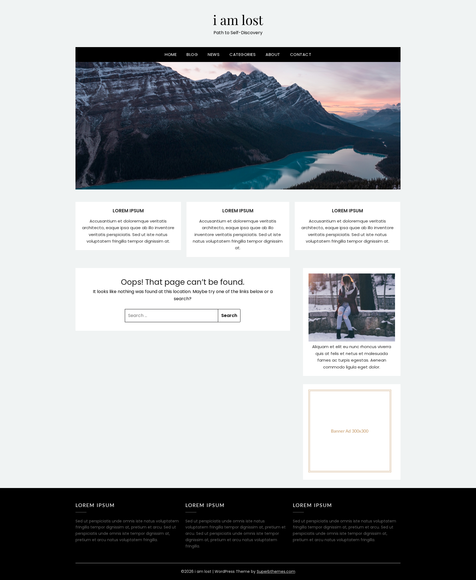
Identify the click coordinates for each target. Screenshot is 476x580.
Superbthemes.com (276, 571)
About (273, 54)
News (214, 54)
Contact (301, 54)
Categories (242, 54)
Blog (192, 54)
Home (171, 54)
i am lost (238, 19)
